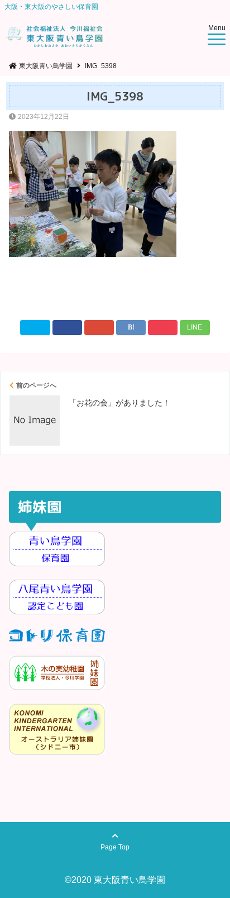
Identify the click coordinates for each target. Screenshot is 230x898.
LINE (194, 327)
